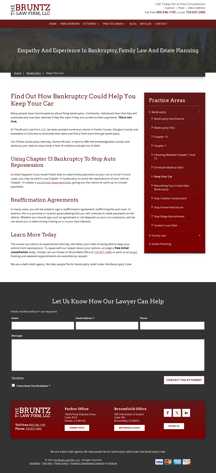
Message (17, 335)
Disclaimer (18, 378)
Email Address (85, 318)
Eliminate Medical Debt (168, 167)
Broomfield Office (129, 427)
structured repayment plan (54, 182)
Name (15, 318)
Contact (161, 23)
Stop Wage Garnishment (169, 216)
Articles (145, 23)
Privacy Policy (61, 463)
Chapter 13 (161, 137)
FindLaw (112, 463)
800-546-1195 (166, 12)
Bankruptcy (159, 112)
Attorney (89, 23)
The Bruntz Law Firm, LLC (66, 459)
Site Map (47, 463)
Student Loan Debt (165, 225)
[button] (213, 450)
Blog (133, 23)
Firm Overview (69, 23)
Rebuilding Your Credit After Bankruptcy (171, 187)
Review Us (174, 426)
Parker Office (76, 427)
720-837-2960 (195, 12)
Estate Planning (161, 244)
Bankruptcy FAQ (164, 127)
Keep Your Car (163, 176)
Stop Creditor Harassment (170, 198)
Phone (143, 318)
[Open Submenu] (200, 112)
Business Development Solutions (88, 463)
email (133, 252)
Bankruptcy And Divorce (169, 118)
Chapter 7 (160, 146)
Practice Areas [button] (113, 23)
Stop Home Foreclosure (168, 207)
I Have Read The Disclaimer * (33, 385)
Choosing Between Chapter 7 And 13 (174, 156)
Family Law (159, 235)
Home (53, 23)
